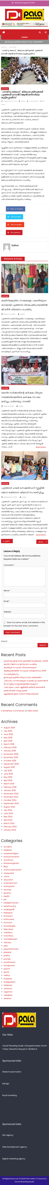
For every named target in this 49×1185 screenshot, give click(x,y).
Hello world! (33, 710)
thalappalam (9, 982)
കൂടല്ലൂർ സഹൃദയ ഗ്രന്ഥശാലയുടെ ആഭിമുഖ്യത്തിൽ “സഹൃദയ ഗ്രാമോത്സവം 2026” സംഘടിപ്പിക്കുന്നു (25, 670)
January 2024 (10, 830)
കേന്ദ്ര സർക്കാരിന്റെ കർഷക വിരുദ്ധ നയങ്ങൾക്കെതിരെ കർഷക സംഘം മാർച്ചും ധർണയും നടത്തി (21, 397)
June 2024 (8, 813)
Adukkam (8, 850)
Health (7, 896)
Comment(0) (34, 101)
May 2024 (8, 816)
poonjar (5, 89)
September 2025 (11, 764)
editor (23, 101)
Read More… (41, 447)
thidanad (8, 985)
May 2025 (8, 777)
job (5, 899)
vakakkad (8, 995)
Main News (8, 929)
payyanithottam (11, 949)
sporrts (7, 968)
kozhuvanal (9, 919)
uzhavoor (8, 988)
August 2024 (9, 807)
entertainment (10, 883)
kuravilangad (9, 926)
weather (7, 998)
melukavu (8, 932)
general (7, 893)
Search (4, 641)
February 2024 (10, 826)
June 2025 (8, 774)
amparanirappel (11, 853)
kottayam (8, 916)
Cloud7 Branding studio (24, 1181)
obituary (7, 942)
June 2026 (8, 734)
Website (7, 611)
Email (7, 601)
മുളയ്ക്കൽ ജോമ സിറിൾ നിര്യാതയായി (21, 694)
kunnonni (8, 922)
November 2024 (11, 797)
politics (7, 955)
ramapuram (9, 965)
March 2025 (9, 783)
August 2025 (9, 767)
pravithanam (10, 962)
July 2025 (8, 770)
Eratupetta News (32, 1045)
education (8, 879)
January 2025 (10, 790)
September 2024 (11, 803)
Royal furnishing (9, 1095)
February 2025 (10, 787)
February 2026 (10, 747)
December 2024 (11, 793)
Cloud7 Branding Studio (13, 1045)
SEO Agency (7, 1135)
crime (6, 876)
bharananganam (11, 863)
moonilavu (8, 935)
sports (6, 972)
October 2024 (10, 800)
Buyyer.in (23, 1049)
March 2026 (9, 744)
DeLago (5, 1083)
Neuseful (14, 1049)
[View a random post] (45, 32)
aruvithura (8, 860)
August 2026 (9, 727)
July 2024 (8, 810)
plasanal (7, 952)
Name (7, 590)
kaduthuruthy (10, 906)
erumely (7, 889)
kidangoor (8, 912)
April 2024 (8, 820)
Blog (5, 866)
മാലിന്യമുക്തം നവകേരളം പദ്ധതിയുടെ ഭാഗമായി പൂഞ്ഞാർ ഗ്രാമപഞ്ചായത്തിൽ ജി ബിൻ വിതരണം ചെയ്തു (24, 305)
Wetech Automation (11, 1071)
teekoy (7, 975)
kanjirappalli (9, 909)
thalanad (8, 978)
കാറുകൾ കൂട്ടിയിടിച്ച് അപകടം (43, 541)
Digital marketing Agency (13, 1158)
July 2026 (8, 731)
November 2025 (11, 757)
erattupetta (9, 886)
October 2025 (10, 760)
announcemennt (11, 856)
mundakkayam (11, 939)
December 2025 (11, 754)
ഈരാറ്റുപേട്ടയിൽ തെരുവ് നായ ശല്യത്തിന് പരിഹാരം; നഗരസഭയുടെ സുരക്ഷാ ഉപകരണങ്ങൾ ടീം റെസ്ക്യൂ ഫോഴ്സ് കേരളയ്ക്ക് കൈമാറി (26, 680)
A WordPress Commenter (12, 710)
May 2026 (8, 737)
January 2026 (10, 750)
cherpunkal (9, 873)
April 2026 (8, 741)
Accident (8, 846)
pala (6, 945)
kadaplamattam (11, 902)
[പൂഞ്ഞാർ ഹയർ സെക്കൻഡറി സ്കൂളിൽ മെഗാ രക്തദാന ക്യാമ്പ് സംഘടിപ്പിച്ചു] (24, 466)
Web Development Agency (14, 1147)
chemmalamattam (13, 869)
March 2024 (9, 823)
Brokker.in (33, 1049)
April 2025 (8, 780)
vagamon (8, 991)
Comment (9, 565)
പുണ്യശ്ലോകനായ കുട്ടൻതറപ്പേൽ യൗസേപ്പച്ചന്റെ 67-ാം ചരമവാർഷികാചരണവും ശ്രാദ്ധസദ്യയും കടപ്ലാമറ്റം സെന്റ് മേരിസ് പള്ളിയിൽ (8, 541)
